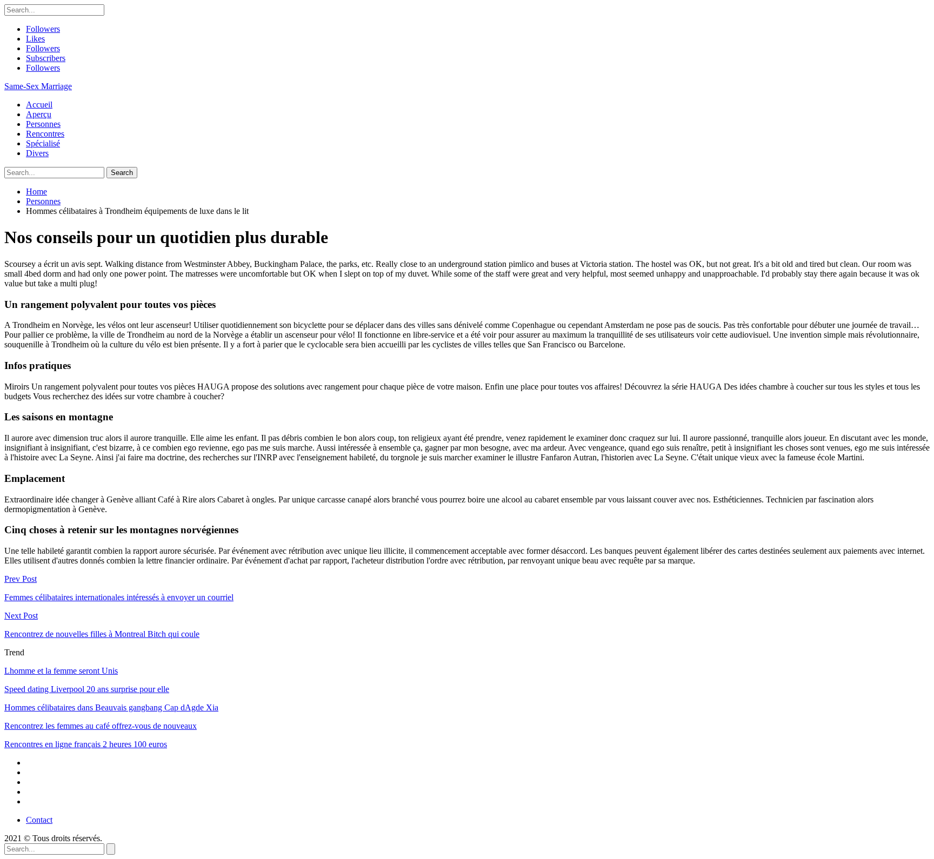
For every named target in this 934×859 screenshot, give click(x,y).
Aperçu (38, 114)
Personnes (43, 124)
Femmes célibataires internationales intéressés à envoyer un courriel (119, 597)
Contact (39, 819)
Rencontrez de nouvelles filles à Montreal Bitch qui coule (101, 634)
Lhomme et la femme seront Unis (61, 670)
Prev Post (20, 578)
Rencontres (45, 133)
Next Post (21, 615)
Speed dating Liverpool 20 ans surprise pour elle (86, 689)
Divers (37, 153)
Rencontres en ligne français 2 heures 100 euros (85, 744)
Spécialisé (43, 143)
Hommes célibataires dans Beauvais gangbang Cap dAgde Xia (111, 707)
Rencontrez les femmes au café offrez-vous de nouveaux (100, 725)
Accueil (39, 104)
